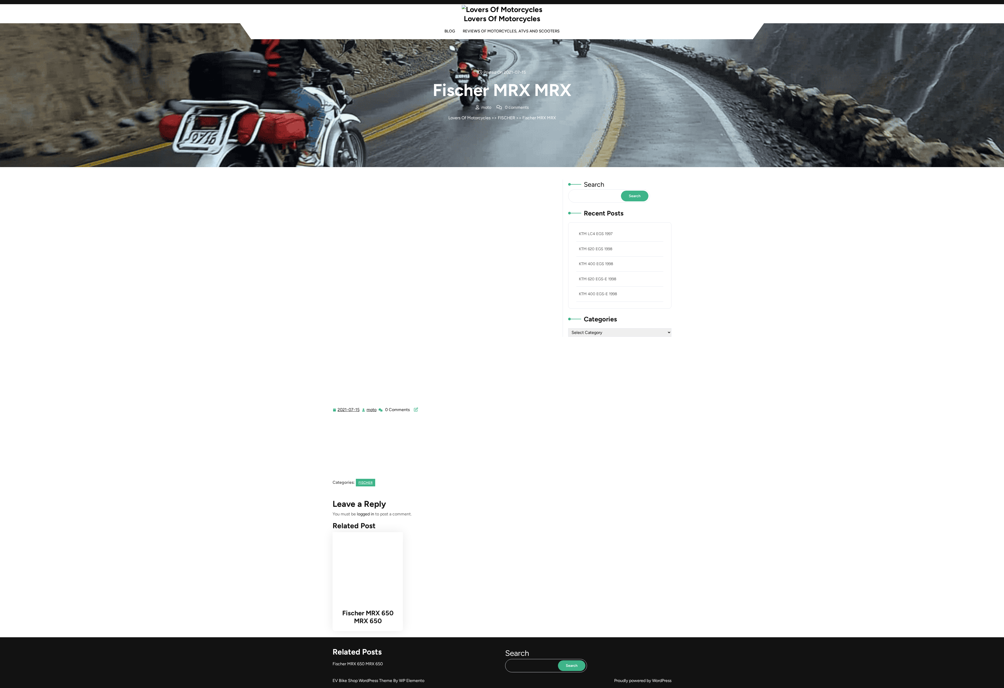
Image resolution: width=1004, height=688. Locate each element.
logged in (365, 513)
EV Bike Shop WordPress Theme (363, 680)
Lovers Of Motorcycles (502, 18)
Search (594, 184)
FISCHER (506, 117)
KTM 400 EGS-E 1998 (598, 294)
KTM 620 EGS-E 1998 (597, 279)
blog (449, 31)
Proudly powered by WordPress (642, 680)
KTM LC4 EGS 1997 (596, 233)
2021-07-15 (349, 410)
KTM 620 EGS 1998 (595, 249)
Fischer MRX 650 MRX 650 (367, 617)
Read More (365, 567)
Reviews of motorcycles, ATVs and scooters (511, 31)
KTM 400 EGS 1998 (596, 263)
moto (372, 409)
